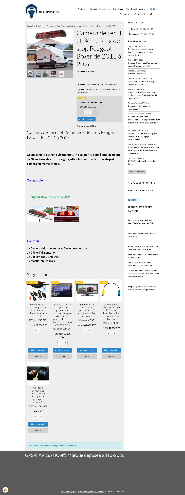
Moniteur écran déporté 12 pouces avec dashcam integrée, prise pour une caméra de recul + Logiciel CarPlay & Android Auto (62, 314)
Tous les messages (137, 171)
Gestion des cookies (115, 491)
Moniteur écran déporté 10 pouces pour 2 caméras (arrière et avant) (87, 310)
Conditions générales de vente (91, 491)
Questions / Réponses (135, 9)
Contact (93, 9)
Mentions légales (68, 491)
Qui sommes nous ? (128, 14)
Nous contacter (136, 22)
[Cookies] (5, 490)
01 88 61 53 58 (147, 34)
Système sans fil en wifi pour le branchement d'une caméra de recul (38, 310)
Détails (38, 356)
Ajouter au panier (86, 119)
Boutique (82, 9)
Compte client (105, 9)
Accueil (141, 14)
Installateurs (118, 9)
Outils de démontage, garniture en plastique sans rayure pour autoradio (38, 395)
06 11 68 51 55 (146, 29)
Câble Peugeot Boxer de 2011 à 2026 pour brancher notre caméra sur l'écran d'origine (111, 311)
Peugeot (50, 26)
